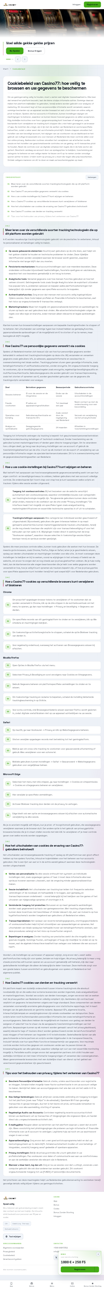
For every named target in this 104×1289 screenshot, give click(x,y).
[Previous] (18, 59)
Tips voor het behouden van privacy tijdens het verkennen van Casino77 (44, 216)
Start (5, 69)
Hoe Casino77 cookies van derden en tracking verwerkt (36, 211)
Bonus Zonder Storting (64, 1212)
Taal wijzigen (15, 1236)
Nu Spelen (15, 51)
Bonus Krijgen (35, 51)
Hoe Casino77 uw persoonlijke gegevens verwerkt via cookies (40, 191)
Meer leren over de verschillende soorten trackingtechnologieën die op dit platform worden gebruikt (50, 185)
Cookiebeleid (9, 1255)
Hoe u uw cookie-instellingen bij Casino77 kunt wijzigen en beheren (42, 196)
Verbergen (92, 177)
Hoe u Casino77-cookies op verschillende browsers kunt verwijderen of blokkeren (49, 201)
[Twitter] (56, 1257)
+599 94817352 (61, 1248)
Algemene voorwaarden (13, 1248)
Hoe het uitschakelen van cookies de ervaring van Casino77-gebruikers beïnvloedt (49, 206)
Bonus (56, 1205)
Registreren (92, 4)
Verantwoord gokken (12, 1259)
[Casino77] (9, 4)
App (55, 1201)
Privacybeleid (9, 1251)
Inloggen (76, 4)
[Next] (24, 59)
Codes (56, 1209)
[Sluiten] (98, 1254)
